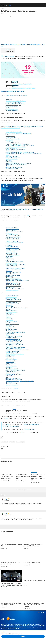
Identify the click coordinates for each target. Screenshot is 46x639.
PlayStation (7, 5)
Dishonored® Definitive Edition (13, 239)
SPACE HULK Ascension (11, 161)
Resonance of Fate (10, 362)
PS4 (40, 178)
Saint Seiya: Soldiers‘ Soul (11, 263)
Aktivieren (23, 636)
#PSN (7, 424)
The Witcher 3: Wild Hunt (11, 282)
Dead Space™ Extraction (11, 321)
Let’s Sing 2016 (9, 141)
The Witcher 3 (24, 209)
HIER (21, 432)
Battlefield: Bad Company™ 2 (12, 303)
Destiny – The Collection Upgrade (13, 105)
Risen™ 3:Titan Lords (10, 363)
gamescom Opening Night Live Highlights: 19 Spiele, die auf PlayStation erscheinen (33, 545)
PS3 (28, 215)
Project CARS (9, 257)
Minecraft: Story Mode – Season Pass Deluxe (16, 146)
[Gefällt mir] (8, 480)
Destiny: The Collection (22, 95)
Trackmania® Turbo (10, 287)
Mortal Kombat (9, 345)
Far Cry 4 (8, 244)
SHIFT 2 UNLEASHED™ (11, 371)
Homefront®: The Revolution (12, 248)
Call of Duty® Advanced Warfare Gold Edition (16, 101)
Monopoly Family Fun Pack (12, 253)
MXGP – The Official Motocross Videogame (15, 347)
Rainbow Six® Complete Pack (12, 351)
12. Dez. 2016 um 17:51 (7, 500)
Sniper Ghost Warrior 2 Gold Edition (14, 374)
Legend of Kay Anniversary (12, 250)
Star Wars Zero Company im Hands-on (32, 562)
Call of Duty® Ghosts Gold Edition (13, 102)
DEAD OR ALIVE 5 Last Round (12, 238)
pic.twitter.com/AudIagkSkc (10, 426)
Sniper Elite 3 (9, 271)
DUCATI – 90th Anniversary (12, 241)
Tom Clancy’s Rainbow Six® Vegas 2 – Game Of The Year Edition (20, 381)
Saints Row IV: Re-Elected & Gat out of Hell (15, 264)
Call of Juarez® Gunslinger (11, 312)
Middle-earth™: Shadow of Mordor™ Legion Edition (17, 144)
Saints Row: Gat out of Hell (12, 159)
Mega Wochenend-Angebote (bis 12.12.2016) (13, 91)
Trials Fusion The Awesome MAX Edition (15, 288)
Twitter (14, 409)
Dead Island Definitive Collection (13, 237)
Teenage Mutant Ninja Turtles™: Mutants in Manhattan (18, 163)
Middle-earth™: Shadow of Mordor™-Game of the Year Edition (20, 145)
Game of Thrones (10, 333)
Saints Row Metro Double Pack (13, 157)
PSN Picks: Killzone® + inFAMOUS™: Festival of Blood (17, 349)
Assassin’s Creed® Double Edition (13, 301)
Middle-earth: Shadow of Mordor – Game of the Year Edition (19, 126)
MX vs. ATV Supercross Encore (12, 254)
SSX (7, 377)
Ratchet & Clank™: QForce (12, 352)
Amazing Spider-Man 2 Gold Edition (14, 132)
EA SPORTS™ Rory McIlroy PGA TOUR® (14, 242)
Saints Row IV (9, 367)
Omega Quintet (9, 256)
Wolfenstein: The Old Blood (12, 168)
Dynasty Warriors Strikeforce (12, 324)
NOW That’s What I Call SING (12, 151)
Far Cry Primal (31, 209)
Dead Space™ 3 (9, 320)
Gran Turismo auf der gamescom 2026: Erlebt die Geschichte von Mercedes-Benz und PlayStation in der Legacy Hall (11, 585)
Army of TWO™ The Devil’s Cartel (13, 299)
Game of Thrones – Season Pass (13, 128)
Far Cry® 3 (8, 328)
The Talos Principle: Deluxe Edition (13, 279)
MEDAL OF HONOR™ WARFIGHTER (14, 341)
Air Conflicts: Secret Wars (11, 297)
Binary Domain (9, 305)
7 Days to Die (12, 95)
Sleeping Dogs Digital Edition (12, 373)
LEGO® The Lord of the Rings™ (13, 339)
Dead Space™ (9, 317)
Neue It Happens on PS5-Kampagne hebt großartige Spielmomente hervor (7, 476)
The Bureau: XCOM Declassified (13, 378)
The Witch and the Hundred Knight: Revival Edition (17, 280)
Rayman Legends (10, 259)
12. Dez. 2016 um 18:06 (8, 514)
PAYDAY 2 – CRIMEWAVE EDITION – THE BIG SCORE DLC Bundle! (20, 152)
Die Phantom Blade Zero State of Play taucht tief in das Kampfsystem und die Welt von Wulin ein (38, 477)
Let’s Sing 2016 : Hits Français (12, 142)
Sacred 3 (8, 364)
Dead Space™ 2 (9, 318)
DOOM (7, 95)
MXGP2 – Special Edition (11, 148)
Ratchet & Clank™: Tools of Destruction (15, 354)
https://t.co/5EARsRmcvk (31, 424)
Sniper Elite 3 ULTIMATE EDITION (13, 272)
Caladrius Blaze (9, 233)
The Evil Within (9, 276)
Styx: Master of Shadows (11, 273)
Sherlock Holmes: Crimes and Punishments (15, 268)
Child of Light (9, 313)
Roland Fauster (8, 49)
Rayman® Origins (10, 358)
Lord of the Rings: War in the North (14, 340)
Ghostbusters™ (9, 140)
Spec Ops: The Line (10, 375)
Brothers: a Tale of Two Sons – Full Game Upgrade (17, 307)
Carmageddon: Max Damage (12, 234)
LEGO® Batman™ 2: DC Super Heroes (14, 336)
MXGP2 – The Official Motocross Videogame (15, 149)
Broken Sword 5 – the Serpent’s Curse (14, 231)
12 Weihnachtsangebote (9, 56)
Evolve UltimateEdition (11, 137)
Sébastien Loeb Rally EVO (11, 265)
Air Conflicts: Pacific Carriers (12, 295)
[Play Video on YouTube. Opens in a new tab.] (19, 580)
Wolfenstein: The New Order (12, 290)
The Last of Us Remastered (15, 209)
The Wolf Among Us (10, 165)
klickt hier (16, 388)
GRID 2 (7, 335)
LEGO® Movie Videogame (11, 337)
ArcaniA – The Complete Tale (12, 229)
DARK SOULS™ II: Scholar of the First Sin (15, 103)
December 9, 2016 (29, 429)
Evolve (7, 134)
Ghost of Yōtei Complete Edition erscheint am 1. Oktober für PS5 (23, 476)
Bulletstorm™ (9, 309)
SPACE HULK (9, 160)
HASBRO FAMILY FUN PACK (12, 246)
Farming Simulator (10, 330)
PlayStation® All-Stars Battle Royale (14, 348)
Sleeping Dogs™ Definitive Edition (13, 269)
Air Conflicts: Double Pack (11, 227)
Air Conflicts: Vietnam (11, 298)
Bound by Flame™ (10, 306)
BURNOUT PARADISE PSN (11, 310)
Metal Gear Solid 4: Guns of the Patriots (14, 344)
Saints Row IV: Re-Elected (11, 156)
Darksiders (8, 316)
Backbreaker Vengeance (11, 302)
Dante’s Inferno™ (10, 314)
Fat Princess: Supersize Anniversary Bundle (15, 332)
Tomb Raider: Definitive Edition (13, 284)
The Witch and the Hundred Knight (14, 379)
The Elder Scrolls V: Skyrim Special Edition (22, 84)
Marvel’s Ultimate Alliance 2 (12, 110)
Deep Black (8, 322)
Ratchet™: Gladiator (10, 355)
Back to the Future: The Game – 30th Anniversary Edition (18, 133)
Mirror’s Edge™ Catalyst (11, 252)
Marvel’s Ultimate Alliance (11, 109)
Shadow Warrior (9, 267)
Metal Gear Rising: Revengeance (13, 343)
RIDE (7, 260)
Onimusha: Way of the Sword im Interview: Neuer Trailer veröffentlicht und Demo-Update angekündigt (34, 604)
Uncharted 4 (15, 81)
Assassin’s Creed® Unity (11, 230)
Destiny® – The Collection (11, 106)
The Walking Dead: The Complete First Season (16, 164)
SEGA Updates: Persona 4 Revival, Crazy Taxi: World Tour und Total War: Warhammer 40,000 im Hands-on (34, 582)
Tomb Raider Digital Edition (12, 383)
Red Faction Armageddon (11, 359)
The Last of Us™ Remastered (12, 277)
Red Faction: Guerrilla (10, 360)
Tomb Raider (9, 382)
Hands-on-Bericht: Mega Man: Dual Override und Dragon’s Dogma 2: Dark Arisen (11, 603)
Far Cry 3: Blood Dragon (11, 326)
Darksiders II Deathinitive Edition (13, 235)
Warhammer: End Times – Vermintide (14, 167)
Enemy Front (9, 325)
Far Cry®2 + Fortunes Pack (11, 329)
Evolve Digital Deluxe (10, 136)
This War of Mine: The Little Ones (13, 283)
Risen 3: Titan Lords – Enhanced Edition (14, 261)
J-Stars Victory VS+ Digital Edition (13, 249)
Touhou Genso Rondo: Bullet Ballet (13, 286)
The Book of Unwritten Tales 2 (13, 275)
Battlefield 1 (15, 82)
